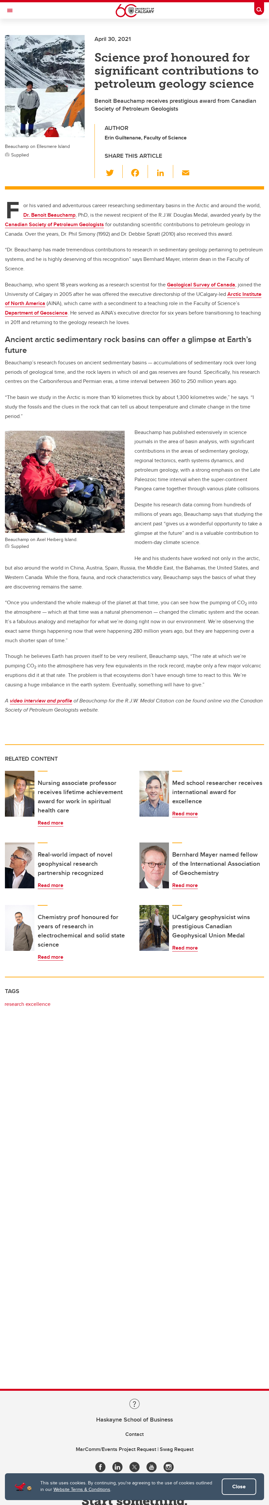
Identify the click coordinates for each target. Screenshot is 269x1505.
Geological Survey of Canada (201, 284)
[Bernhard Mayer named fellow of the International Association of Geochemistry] (154, 865)
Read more (50, 822)
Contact (134, 1434)
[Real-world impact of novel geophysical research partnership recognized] (19, 865)
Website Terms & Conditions (81, 1489)
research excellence (28, 1004)
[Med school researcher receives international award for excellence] (154, 794)
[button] (114, 171)
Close (239, 1486)
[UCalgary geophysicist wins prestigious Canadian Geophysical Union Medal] (154, 928)
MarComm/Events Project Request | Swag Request (135, 1449)
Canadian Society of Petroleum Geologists (54, 224)
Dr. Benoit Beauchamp (49, 215)
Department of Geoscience (36, 313)
